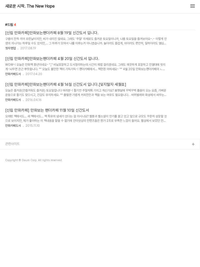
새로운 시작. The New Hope (30, 6)
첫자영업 (10, 48)
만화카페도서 (13, 74)
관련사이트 (12, 144)
